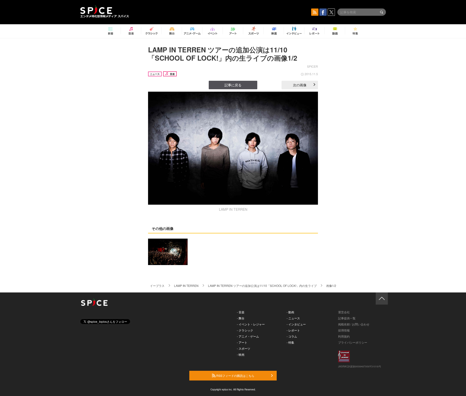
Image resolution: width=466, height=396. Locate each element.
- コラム (292, 336)
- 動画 (290, 312)
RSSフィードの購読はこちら (235, 375)
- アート (242, 342)
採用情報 (344, 330)
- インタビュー (296, 324)
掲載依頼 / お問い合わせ (353, 324)
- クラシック (245, 330)
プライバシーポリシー (352, 342)
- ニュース (293, 318)
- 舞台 (240, 318)
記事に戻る (233, 84)
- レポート (293, 330)
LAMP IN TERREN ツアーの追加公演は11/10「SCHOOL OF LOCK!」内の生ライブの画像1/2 (222, 54)
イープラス (157, 285)
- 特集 (290, 342)
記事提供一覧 (347, 318)
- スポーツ (243, 348)
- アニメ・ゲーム (248, 336)
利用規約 (344, 336)
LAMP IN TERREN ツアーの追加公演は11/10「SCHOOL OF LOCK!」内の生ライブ (262, 285)
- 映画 (240, 354)
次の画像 (300, 84)
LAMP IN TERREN (186, 285)
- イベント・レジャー (251, 324)
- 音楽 (240, 312)
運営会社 (344, 312)
